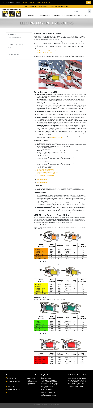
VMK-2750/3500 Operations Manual (45, 170)
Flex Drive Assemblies (14, 54)
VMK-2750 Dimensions (42, 181)
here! (44, 6)
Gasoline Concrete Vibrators (15, 41)
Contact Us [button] (87, 15)
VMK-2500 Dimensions (42, 179)
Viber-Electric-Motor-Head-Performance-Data (47, 172)
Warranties (29, 377)
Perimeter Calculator (45, 391)
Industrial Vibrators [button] (33, 15)
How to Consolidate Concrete (48, 380)
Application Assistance (46, 377)
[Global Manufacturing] (12, 13)
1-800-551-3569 (18, 381)
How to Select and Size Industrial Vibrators (51, 384)
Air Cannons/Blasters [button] (57, 15)
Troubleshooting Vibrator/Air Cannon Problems (52, 397)
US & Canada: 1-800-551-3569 (29, 2)
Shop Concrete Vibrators (71, 15)
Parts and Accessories (14, 57)
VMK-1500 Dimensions (42, 178)
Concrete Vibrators (45, 15)
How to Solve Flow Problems (47, 386)
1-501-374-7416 (17, 384)
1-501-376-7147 (11, 386)
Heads (9, 47)
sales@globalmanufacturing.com (15, 389)
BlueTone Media (51, 406)
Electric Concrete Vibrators (15, 37)
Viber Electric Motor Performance (44, 52)
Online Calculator (45, 387)
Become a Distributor (32, 381)
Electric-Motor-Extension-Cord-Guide (45, 175)
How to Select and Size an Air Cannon (49, 383)
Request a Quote (31, 383)
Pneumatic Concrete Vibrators (16, 44)
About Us (80, 15)
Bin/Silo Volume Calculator (47, 389)
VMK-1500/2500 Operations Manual (45, 169)
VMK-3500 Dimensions (42, 182)
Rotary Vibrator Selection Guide (48, 394)
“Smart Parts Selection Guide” (57, 137)
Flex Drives (10, 51)
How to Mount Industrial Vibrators (49, 381)
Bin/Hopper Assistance (46, 378)
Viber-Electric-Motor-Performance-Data (46, 173)
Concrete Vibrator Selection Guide (49, 395)
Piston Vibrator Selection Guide (48, 392)
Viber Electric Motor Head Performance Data (47, 50)
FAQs (28, 384)
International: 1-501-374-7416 (44, 2)
